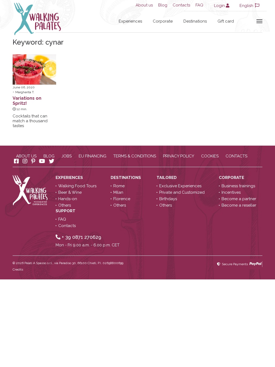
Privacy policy (178, 156)
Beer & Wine (70, 192)
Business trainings (238, 186)
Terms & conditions (134, 156)
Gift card (226, 21)
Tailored (167, 177)
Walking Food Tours (77, 186)
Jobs (66, 156)
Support (66, 210)
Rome (119, 186)
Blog (162, 5)
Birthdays (168, 198)
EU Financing (92, 156)
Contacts (181, 5)
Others (64, 205)
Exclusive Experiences (180, 186)
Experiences (130, 21)
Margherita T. (24, 92)
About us (144, 5)
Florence (121, 198)
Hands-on (67, 198)
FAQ (199, 5)
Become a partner (239, 198)
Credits (18, 269)
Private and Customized (182, 192)
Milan (118, 192)
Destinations (195, 21)
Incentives (231, 192)
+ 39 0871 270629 (80, 237)
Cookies (210, 156)
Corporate (163, 21)
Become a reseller (239, 205)
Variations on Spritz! (27, 101)
